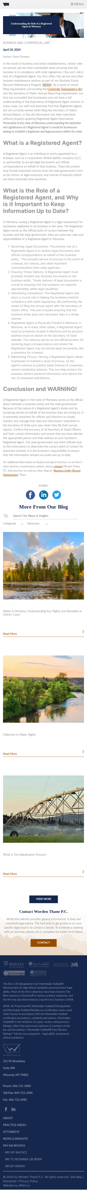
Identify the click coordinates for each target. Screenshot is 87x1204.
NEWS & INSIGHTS (15, 1139)
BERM (47, 85)
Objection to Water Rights (19, 734)
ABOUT (8, 1118)
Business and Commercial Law (26, 43)
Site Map (76, 1177)
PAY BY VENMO (15, 1166)
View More (43, 899)
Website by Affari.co (16, 1185)
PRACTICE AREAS (14, 1125)
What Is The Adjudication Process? (25, 854)
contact (58, 466)
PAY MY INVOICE (16, 1152)
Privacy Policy (28, 1181)
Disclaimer (10, 1181)
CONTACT (43, 943)
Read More (10, 634)
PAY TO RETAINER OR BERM (23, 1159)
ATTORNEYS (11, 1132)
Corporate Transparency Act (65, 89)
